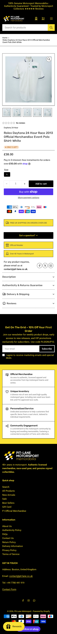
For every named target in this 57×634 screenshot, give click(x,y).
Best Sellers (8, 503)
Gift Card (6, 507)
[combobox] (28, 27)
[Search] (51, 27)
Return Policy (9, 542)
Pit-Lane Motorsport (22, 611)
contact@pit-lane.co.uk (21, 576)
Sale (4, 499)
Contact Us (8, 538)
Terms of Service (10, 554)
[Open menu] (51, 18)
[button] (8, 123)
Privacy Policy (9, 550)
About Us (7, 526)
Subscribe (47, 348)
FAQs (5, 534)
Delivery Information (12, 546)
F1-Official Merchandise (14, 511)
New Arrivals (8, 495)
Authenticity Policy (11, 530)
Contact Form (9, 589)
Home (4, 38)
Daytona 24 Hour (11, 127)
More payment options (28, 197)
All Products (8, 491)
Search (5, 487)
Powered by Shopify (41, 611)
